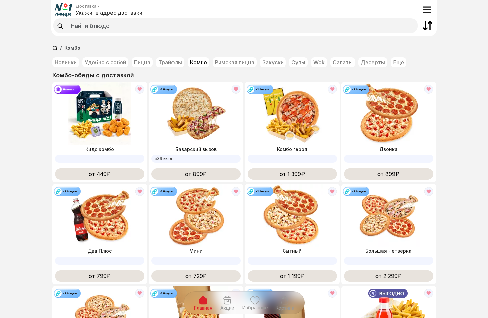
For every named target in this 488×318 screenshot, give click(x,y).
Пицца (142, 62)
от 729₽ (196, 276)
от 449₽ (100, 174)
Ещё (398, 62)
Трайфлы (170, 62)
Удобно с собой (105, 62)
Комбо (198, 62)
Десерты (373, 62)
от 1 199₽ (292, 276)
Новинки (66, 62)
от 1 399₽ (292, 174)
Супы (298, 62)
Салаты (343, 62)
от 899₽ (196, 174)
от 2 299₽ (388, 276)
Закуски (273, 62)
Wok (319, 62)
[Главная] (54, 48)
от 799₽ (100, 276)
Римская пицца (234, 62)
